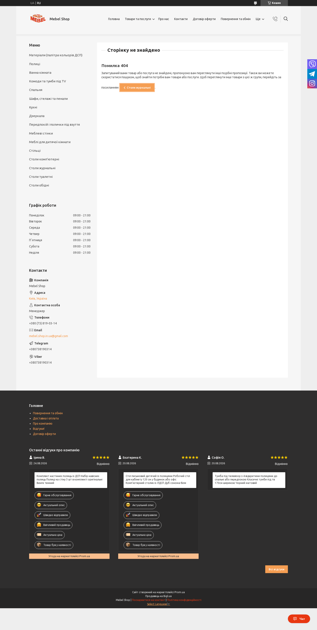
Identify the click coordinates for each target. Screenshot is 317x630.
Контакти (181, 19)
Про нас (163, 19)
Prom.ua (179, 592)
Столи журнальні (139, 87)
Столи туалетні (41, 176)
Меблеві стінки (41, 133)
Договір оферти (204, 19)
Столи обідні (39, 185)
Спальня (35, 90)
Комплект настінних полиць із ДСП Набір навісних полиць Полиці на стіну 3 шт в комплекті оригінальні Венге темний (69, 479)
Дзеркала (36, 116)
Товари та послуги (138, 19)
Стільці (35, 150)
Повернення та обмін (236, 19)
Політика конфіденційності (184, 600)
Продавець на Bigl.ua (158, 596)
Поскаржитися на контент (148, 600)
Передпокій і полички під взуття (54, 124)
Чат (302, 619)
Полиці (34, 64)
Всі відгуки (276, 569)
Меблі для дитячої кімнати (50, 142)
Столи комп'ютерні (44, 159)
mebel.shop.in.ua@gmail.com (48, 336)
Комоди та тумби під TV (47, 81)
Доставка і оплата (46, 418)
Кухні (33, 107)
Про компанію (42, 423)
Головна (114, 19)
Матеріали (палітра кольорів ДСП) (55, 55)
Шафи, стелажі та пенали (48, 98)
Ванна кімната (40, 72)
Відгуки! (38, 428)
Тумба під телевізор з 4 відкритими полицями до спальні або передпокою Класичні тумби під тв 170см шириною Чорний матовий (246, 479)
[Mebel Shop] (37, 19)
